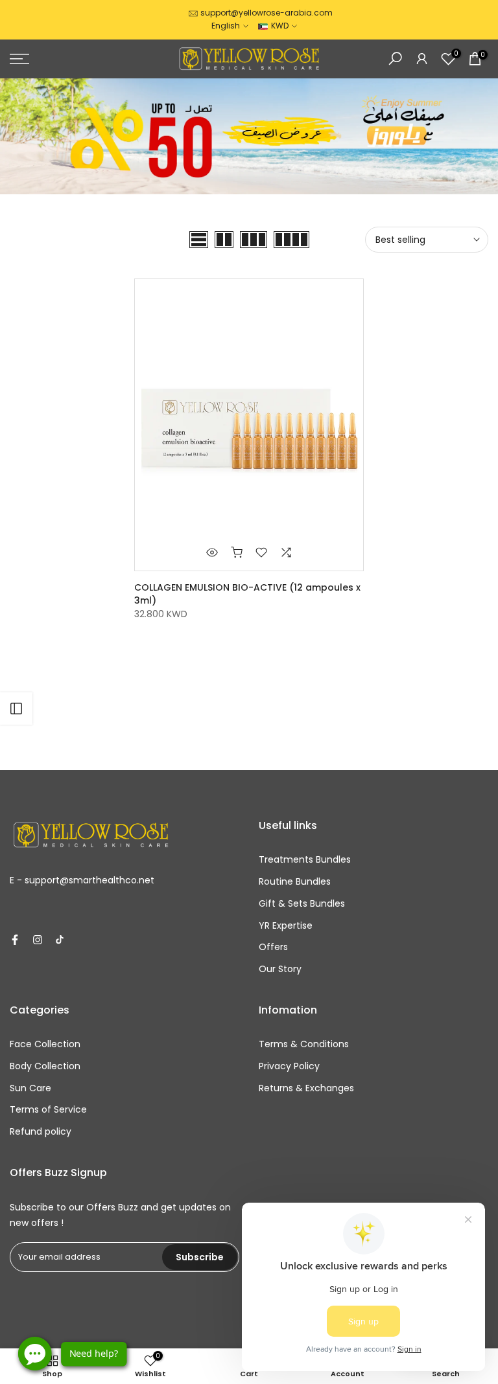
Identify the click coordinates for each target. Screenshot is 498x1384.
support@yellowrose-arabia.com (266, 12)
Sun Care (30, 1088)
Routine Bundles (295, 881)
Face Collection (45, 1044)
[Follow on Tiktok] (59, 939)
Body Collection (45, 1066)
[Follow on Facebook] (15, 939)
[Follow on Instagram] (37, 939)
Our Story (280, 968)
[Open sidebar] (16, 708)
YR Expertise (286, 925)
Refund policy (40, 1131)
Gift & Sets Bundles (302, 903)
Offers (273, 946)
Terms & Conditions (304, 1044)
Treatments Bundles (305, 859)
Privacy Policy (289, 1066)
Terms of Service (48, 1109)
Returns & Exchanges (306, 1088)
